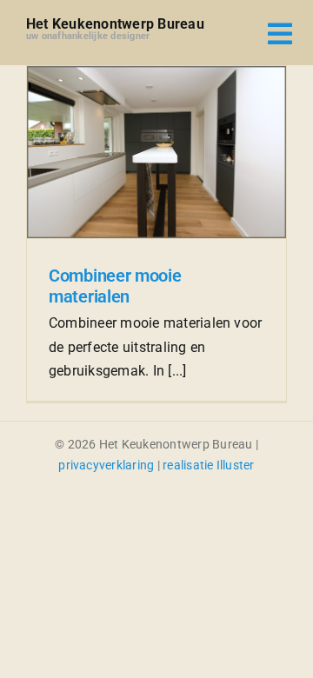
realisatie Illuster (209, 465)
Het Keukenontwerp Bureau (115, 24)
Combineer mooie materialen (115, 286)
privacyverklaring (106, 465)
